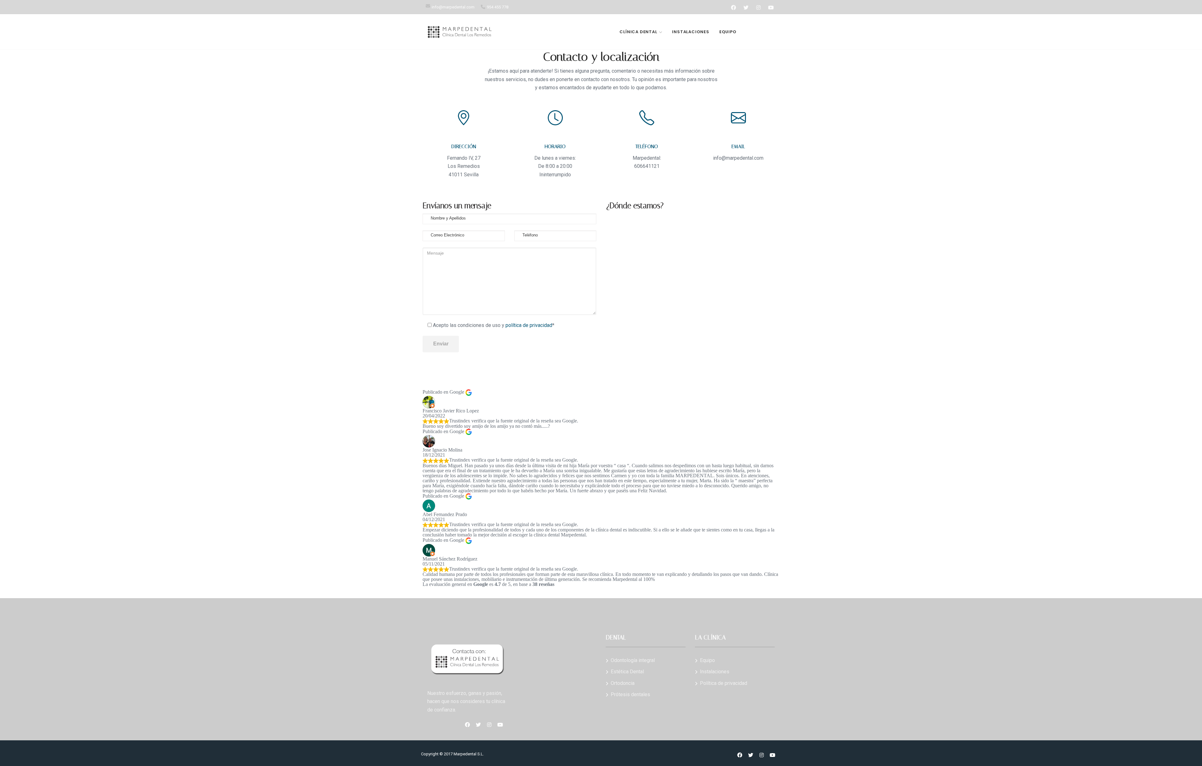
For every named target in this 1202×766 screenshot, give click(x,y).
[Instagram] (758, 7)
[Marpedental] (460, 31)
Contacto (760, 32)
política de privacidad (529, 325)
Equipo (728, 32)
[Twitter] (746, 7)
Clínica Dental (638, 32)
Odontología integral (633, 660)
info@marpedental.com (453, 7)
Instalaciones (690, 32)
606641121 (647, 166)
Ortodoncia (622, 683)
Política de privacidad (723, 683)
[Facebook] (733, 7)
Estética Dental (627, 672)
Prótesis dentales (630, 694)
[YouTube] (771, 7)
